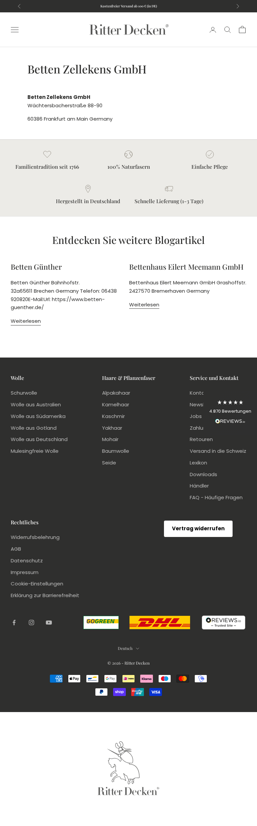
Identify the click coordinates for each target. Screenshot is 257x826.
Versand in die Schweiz (218, 450)
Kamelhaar (115, 404)
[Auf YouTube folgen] (49, 622)
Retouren (201, 439)
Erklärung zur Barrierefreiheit (45, 595)
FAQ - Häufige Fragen (216, 497)
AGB (16, 548)
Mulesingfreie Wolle (35, 450)
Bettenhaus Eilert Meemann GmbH (186, 266)
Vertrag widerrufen (198, 528)
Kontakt (199, 392)
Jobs (196, 416)
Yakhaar (112, 427)
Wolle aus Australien (36, 404)
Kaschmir (113, 416)
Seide (109, 462)
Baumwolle (115, 450)
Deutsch (125, 648)
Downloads (203, 474)
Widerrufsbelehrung (35, 537)
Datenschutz (27, 560)
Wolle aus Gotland (34, 427)
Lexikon (198, 462)
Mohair (110, 439)
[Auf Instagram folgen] (31, 622)
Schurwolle (24, 392)
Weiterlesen (26, 320)
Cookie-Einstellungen (37, 583)
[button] (230, 413)
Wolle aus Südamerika (38, 416)
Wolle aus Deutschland (39, 439)
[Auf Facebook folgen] (14, 622)
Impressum (24, 572)
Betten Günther (36, 266)
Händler (199, 485)
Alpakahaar (116, 392)
